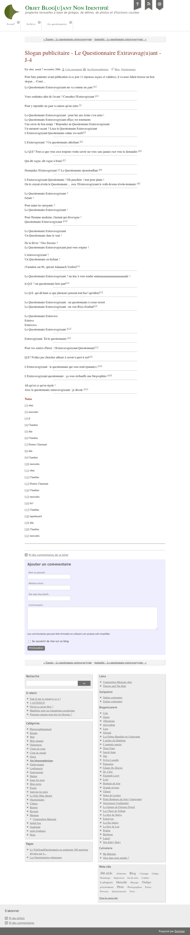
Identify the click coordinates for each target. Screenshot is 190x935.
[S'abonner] (149, 10)
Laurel (106, 838)
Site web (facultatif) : (39, 594)
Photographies (134, 887)
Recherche (32, 676)
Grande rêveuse (111, 787)
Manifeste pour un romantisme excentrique (52, 710)
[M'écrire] (160, 10)
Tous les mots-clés (108, 898)
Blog (117, 69)
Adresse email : (36, 583)
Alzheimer (121, 873)
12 (67, 282)
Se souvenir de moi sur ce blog (50, 641)
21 (86, 388)
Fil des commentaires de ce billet (48, 554)
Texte (132, 891)
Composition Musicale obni (117, 682)
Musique (34, 815)
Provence (104, 891)
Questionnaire (128, 69)
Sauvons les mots (39, 791)
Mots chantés (36, 741)
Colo (105, 713)
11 (78, 265)
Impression (119, 877)
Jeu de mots (132, 877)
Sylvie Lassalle (111, 760)
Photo (120, 887)
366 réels (106, 873)
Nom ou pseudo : (37, 572)
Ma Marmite (109, 854)
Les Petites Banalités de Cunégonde (121, 736)
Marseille (121, 882)
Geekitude (35, 827)
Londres (145, 877)
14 (95, 305)
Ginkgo (155, 873)
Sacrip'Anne (109, 752)
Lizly (106, 779)
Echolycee (108, 818)
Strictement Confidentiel (116, 803)
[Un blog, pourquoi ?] (137, 10)
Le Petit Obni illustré (41, 795)
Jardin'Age (35, 823)
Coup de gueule (38, 752)
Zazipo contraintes (112, 701)
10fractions (109, 721)
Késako (33, 733)
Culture (34, 803)
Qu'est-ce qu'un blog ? (41, 706)
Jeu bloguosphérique (98, 69)
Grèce (33, 756)
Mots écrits (35, 784)
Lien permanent (73, 69)
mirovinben (109, 725)
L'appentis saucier (112, 744)
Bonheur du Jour (111, 783)
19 (100, 365)
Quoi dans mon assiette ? (116, 858)
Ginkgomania (37, 764)
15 (69, 328)
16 (69, 337)
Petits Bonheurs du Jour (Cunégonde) (122, 799)
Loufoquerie (36, 768)
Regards (34, 811)
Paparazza (108, 764)
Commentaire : (36, 605)
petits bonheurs (38, 831)
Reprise (34, 807)
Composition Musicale (44, 819)
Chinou (107, 791)
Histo (32, 834)
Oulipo (146, 882)
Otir (105, 756)
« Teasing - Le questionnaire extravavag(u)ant (67, 39)
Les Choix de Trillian (114, 811)
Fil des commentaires (21, 922)
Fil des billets (17, 918)
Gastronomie (36, 772)
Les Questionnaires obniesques (46, 857)
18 (91, 356)
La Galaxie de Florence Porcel (119, 807)
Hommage (105, 877)
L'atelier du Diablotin (114, 740)
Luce (105, 728)
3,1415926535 (37, 702)
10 (65, 220)
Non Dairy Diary (112, 842)
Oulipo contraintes (112, 697)
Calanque (144, 873)
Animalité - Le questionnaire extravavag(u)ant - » (120, 39)
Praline (106, 830)
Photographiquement (41, 729)
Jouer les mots (37, 780)
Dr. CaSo (108, 771)
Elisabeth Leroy (111, 775)
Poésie (33, 788)
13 (101, 291)
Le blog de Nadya (112, 815)
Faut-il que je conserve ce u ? (45, 699)
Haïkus (33, 776)
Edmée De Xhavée (112, 767)
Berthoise (108, 834)
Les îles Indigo (111, 822)
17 (96, 347)
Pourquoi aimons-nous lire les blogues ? (51, 714)
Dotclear (180, 931)
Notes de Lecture (112, 795)
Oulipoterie (36, 744)
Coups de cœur (37, 748)
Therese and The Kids (114, 686)
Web (32, 737)
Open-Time (109, 748)
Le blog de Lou (111, 826)
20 (110, 375)
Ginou (106, 717)
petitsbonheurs (107, 887)
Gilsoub (107, 732)
